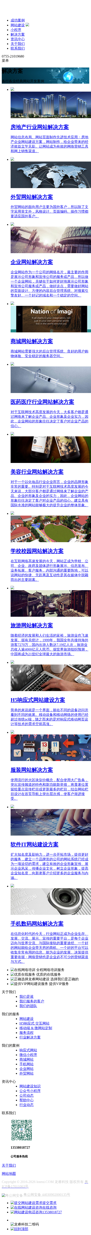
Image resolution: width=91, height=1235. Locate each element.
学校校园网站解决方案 (37, 551)
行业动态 (26, 1105)
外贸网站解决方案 (32, 197)
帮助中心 (26, 1100)
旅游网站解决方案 (32, 625)
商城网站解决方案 (32, 341)
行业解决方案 (30, 1037)
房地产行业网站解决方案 (40, 127)
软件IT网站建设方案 (35, 844)
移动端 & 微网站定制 (35, 1028)
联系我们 (18, 48)
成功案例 (18, 20)
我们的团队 (28, 1006)
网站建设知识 (30, 1086)
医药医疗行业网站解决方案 (42, 402)
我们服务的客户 (31, 1001)
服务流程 (26, 1033)
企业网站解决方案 (32, 262)
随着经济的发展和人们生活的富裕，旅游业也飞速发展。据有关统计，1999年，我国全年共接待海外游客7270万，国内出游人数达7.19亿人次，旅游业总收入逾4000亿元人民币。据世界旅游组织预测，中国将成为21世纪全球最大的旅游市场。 (49, 645)
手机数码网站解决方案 (37, 924)
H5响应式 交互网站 (34, 1023)
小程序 (16, 30)
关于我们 (18, 44)
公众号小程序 (30, 1091)
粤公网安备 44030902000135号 (46, 1194)
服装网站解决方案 (32, 770)
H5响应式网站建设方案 (38, 700)
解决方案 (18, 34)
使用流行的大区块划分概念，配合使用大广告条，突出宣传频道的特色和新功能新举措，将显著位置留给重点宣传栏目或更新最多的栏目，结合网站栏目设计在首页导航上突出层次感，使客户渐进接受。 (49, 789)
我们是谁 (26, 996)
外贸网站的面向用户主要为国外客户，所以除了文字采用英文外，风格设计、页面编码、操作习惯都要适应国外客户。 (49, 211)
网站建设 (18, 25)
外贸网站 (26, 1073)
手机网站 (26, 1064)
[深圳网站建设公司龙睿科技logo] (30, 12)
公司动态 (26, 1095)
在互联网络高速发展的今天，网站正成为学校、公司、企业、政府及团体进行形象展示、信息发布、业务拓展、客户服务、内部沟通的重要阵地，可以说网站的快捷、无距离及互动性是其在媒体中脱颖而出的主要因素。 (49, 570)
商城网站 (26, 1059)
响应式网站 (28, 1050)
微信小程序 (28, 1055)
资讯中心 (18, 39)
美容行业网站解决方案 (37, 472)
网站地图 (9, 1173)
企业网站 (26, 1069)
